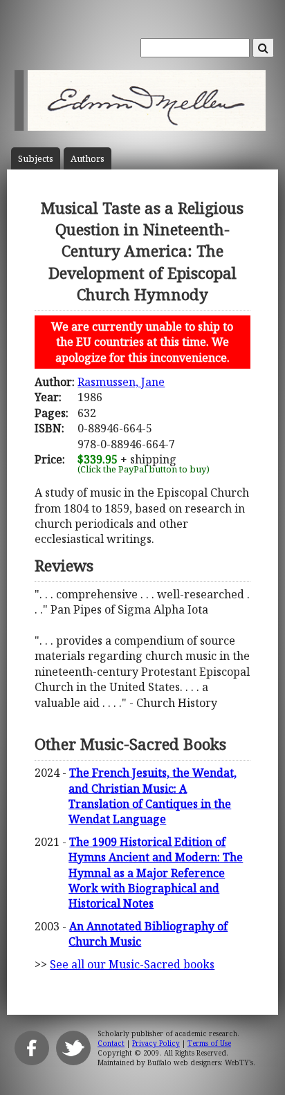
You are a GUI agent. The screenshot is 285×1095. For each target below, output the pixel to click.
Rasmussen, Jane (121, 381)
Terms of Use (209, 1043)
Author (87, 158)
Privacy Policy (156, 1043)
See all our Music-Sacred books (132, 964)
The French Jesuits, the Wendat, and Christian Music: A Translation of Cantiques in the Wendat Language (152, 796)
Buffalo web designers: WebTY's (200, 1062)
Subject (35, 158)
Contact (111, 1043)
